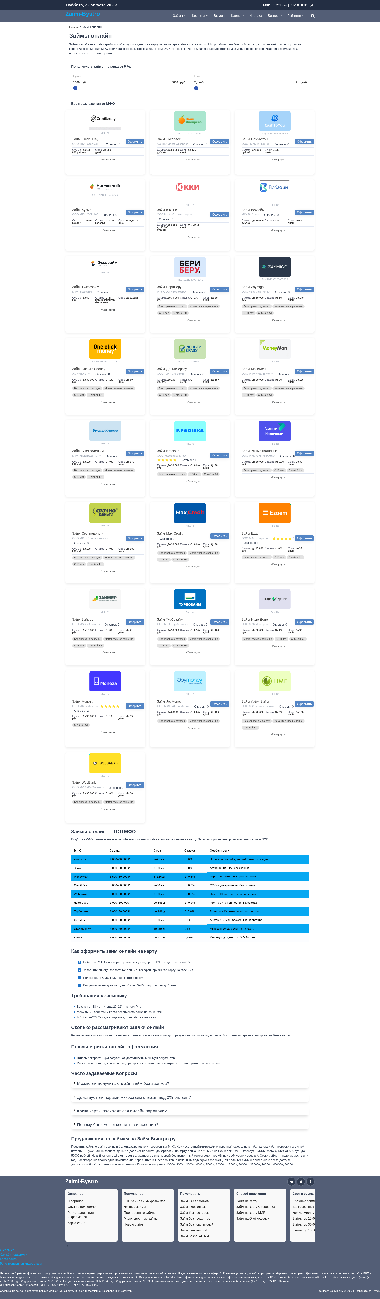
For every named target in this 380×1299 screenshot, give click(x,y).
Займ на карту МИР (250, 1212)
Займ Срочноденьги (88, 533)
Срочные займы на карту (311, 1201)
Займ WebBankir (85, 782)
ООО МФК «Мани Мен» (257, 373)
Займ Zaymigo (253, 287)
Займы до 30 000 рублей (311, 1224)
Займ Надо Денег (255, 619)
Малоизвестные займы (141, 1218)
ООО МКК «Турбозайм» (172, 624)
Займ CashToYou (255, 139)
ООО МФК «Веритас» (256, 538)
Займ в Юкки (167, 210)
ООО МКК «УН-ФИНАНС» (259, 455)
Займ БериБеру (169, 287)
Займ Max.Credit (170, 533)
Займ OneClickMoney (88, 369)
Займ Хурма (81, 210)
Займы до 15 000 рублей (311, 1218)
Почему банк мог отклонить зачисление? (117, 1124)
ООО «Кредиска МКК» (171, 455)
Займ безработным (194, 1236)
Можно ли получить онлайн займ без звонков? (123, 1083)
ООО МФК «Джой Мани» (173, 706)
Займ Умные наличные (260, 451)
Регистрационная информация (81, 1215)
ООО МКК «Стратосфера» (174, 214)
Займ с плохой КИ (193, 1230)
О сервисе (75, 1201)
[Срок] (196, 88)
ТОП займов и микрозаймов (144, 1201)
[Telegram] (301, 1181)
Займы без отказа (193, 1206)
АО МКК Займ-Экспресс (172, 143)
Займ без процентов (195, 1218)
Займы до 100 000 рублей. (312, 1230)
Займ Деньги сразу (172, 369)
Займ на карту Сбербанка (255, 1206)
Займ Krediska (168, 451)
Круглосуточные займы (310, 1212)
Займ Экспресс (169, 139)
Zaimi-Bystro (82, 14)
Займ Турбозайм (170, 619)
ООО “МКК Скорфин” (171, 373)
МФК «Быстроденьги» (86, 455)
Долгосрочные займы (309, 1206)
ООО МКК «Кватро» (255, 624)
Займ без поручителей (196, 1224)
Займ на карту (246, 1201)
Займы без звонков (194, 1201)
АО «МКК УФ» (81, 373)
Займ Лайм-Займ (255, 701)
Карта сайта (77, 1223)
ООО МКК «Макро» (85, 706)
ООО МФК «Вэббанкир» (88, 787)
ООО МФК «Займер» (86, 624)
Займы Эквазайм (85, 287)
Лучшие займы (135, 1206)
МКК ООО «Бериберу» (172, 291)
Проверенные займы (139, 1212)
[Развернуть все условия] (108, 159)
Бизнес (273, 15)
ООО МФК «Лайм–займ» (258, 706)
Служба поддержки (82, 1206)
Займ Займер (82, 619)
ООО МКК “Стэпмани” (86, 143)
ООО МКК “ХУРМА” (85, 214)
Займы (178, 15)
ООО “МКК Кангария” (256, 143)
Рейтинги (294, 15)
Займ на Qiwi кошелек (252, 1218)
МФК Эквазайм (82, 291)
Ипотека (255, 15)
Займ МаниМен (254, 369)
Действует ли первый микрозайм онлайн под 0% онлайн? (134, 1097)
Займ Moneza (82, 701)
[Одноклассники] (310, 1181)
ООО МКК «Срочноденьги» (90, 538)
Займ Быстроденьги (88, 451)
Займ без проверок (194, 1212)
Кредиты (198, 15)
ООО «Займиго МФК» (256, 291)
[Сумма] (75, 88)
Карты (235, 15)
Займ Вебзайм (253, 210)
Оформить (135, 141)
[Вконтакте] (291, 1181)
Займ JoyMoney (169, 701)
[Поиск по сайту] (311, 16)
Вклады (219, 15)
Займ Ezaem (251, 533)
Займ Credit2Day (85, 139)
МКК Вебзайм (250, 214)
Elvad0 (376, 1290)
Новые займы (134, 1224)
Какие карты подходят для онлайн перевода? (122, 1111)
